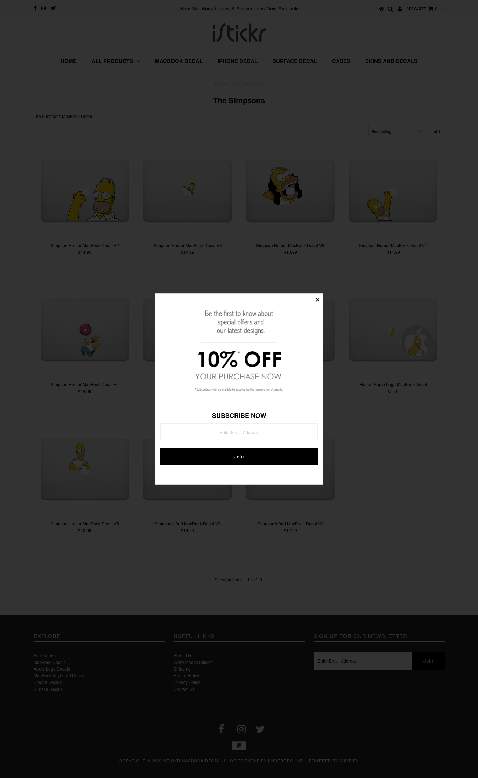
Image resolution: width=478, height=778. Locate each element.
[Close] (317, 299)
